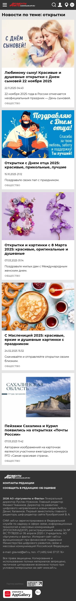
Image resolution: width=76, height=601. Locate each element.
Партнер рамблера (15, 584)
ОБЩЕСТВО (12, 103)
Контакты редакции (18, 483)
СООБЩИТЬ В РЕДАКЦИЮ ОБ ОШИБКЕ (29, 488)
